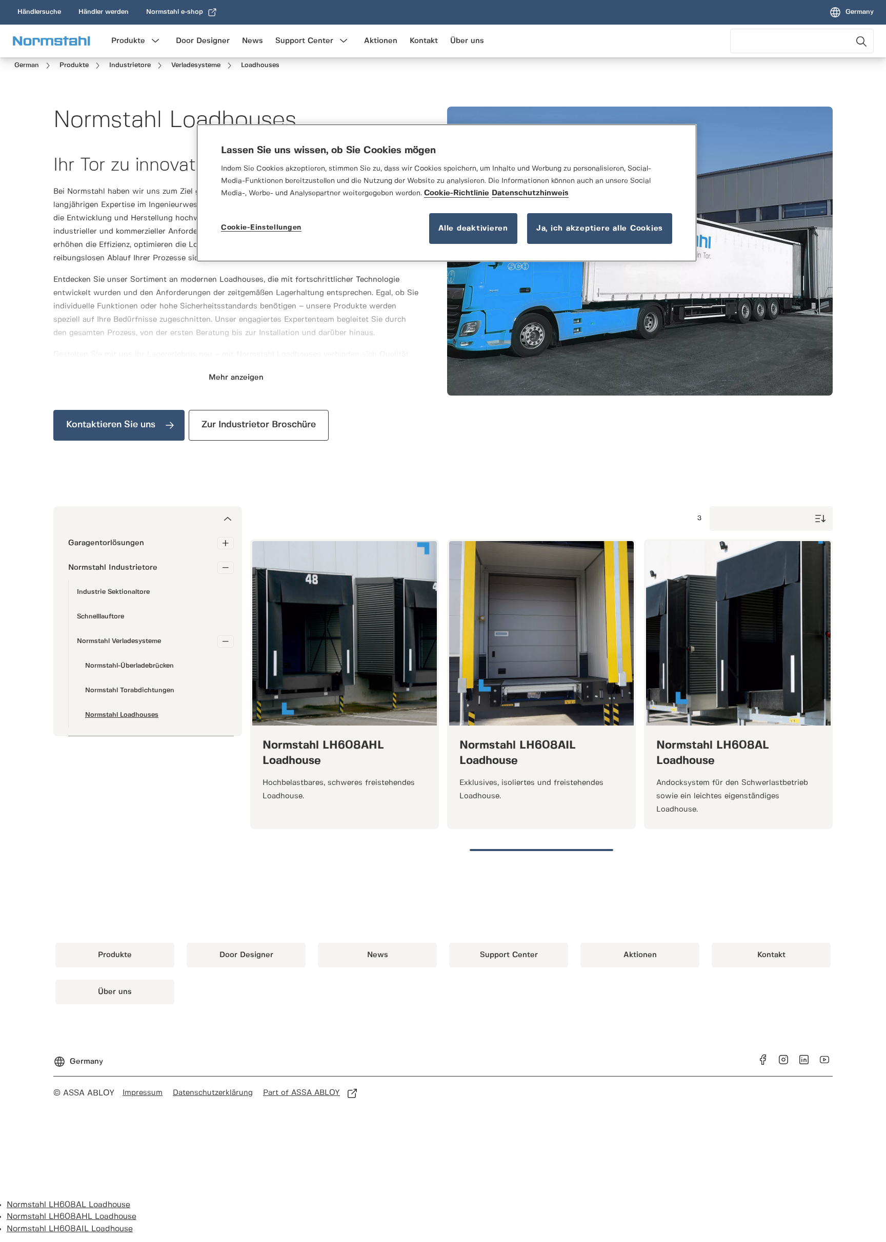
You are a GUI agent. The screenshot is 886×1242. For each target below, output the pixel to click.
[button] (155, 41)
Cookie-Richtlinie (456, 193)
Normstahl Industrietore (112, 567)
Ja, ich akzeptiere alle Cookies (599, 228)
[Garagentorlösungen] (225, 543)
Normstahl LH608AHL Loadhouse (71, 1216)
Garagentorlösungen (106, 543)
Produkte (128, 41)
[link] (39, 12)
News (252, 41)
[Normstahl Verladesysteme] (225, 641)
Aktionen (380, 41)
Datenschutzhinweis (530, 193)
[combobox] (802, 41)
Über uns (467, 41)
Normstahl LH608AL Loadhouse (68, 1205)
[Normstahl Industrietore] (225, 568)
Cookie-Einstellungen (261, 227)
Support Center (304, 41)
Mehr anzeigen (236, 377)
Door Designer (203, 41)
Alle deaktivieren (473, 228)
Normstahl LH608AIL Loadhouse (70, 1229)
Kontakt (424, 41)
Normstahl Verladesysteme (119, 641)
